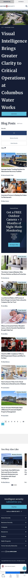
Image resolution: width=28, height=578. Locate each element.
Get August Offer (14, 244)
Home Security (14, 143)
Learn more (14, 113)
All (14, 133)
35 (23, 421)
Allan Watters (6, 361)
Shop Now (14, 507)
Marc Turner (6, 201)
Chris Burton (6, 278)
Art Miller (5, 306)
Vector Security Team (8, 175)
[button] (14, 518)
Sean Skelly (5, 415)
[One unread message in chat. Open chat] (24, 568)
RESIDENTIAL (7, 1)
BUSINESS (21, 1)
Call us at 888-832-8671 (13, 511)
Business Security (14, 138)
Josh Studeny (6, 387)
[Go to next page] (2, 424)
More (2, 148)
